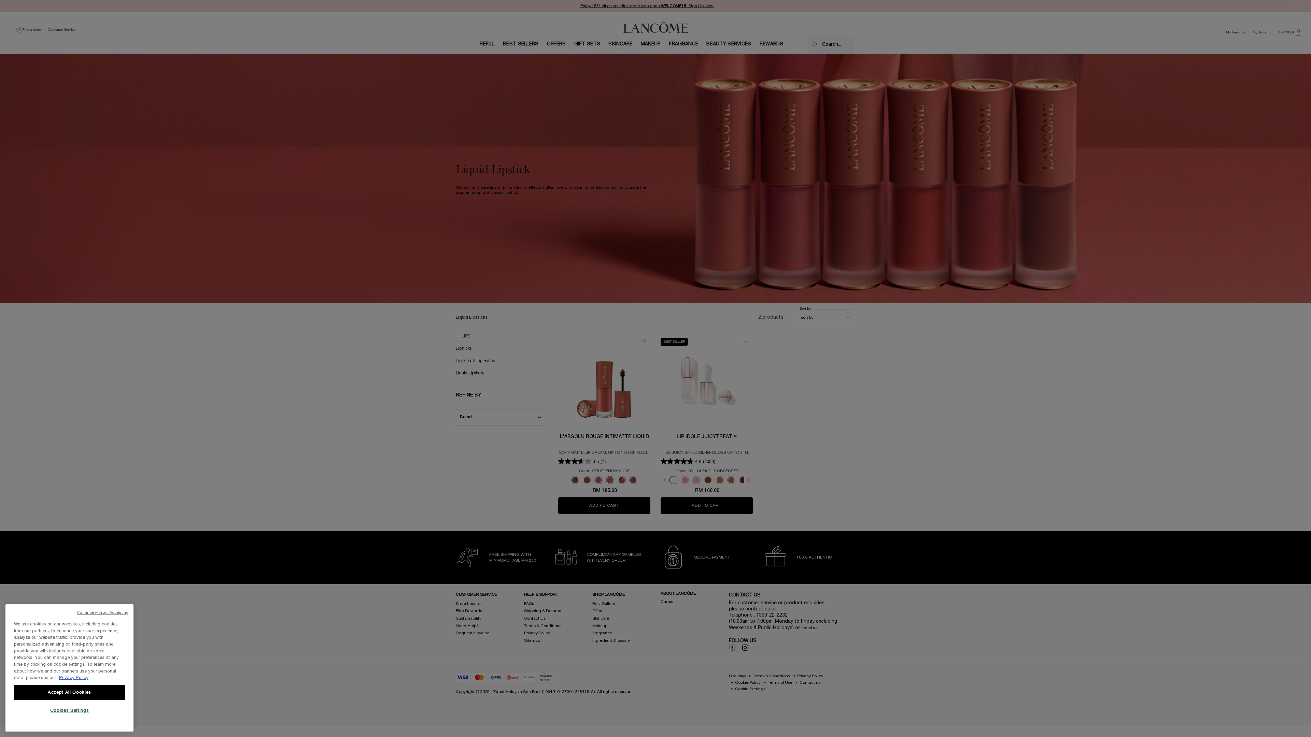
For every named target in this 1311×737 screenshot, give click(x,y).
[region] (69, 668)
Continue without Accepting (102, 613)
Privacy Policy (73, 678)
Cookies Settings (69, 711)
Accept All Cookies (69, 693)
